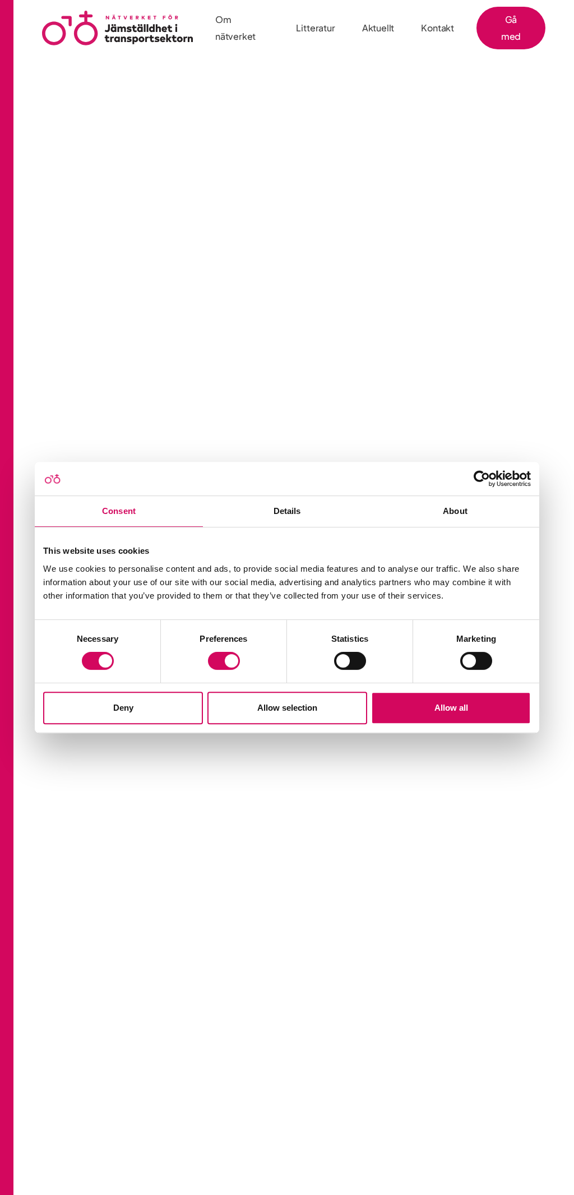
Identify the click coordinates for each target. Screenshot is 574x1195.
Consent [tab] (119, 511)
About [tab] (455, 511)
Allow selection (287, 707)
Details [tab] (287, 511)
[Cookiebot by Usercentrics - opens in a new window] (482, 478)
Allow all (451, 707)
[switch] (224, 661)
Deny (123, 707)
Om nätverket (235, 27)
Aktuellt (378, 28)
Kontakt (437, 28)
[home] (117, 28)
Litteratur (315, 28)
